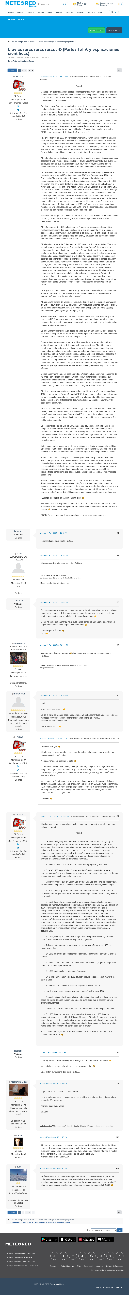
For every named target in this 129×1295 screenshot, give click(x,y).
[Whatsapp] (91, 1255)
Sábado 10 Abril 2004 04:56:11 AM (54, 738)
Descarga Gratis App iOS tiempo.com (19, 1258)
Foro (100, 12)
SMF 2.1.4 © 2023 (41, 1284)
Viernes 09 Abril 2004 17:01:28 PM (54, 555)
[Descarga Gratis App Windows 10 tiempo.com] (105, 1239)
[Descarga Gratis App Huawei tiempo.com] (86, 1239)
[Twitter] (54, 1255)
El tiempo (10, 12)
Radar (50, 12)
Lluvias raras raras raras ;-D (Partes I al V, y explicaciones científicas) (63, 51)
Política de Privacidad (114, 1266)
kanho (19, 1135)
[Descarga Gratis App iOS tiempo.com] (67, 1239)
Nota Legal (88, 1266)
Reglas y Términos (103, 1287)
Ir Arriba (12, 1212)
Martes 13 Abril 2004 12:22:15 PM (53, 1137)
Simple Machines (56, 1284)
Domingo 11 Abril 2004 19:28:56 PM (54, 816)
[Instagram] (73, 1255)
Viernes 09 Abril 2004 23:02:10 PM (54, 695)
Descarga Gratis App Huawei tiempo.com (21, 1262)
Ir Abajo (12, 70)
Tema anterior (14, 61)
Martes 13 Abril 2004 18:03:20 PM (53, 1168)
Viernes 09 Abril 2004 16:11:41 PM (54, 533)
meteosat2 (19, 693)
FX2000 (19, 76)
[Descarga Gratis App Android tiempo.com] (49, 1239)
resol (19, 553)
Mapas (59, 12)
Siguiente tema (27, 61)
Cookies (99, 1266)
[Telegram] (110, 1255)
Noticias (20, 12)
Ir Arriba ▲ (118, 1287)
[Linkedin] (101, 1255)
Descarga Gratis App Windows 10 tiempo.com (22, 1266)
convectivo (19, 643)
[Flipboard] (119, 1255)
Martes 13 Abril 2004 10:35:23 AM (53, 1083)
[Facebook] (63, 1255)
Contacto (53, 1266)
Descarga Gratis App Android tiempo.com (21, 1254)
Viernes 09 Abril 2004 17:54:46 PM (54, 602)
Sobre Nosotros (67, 1266)
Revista (91, 12)
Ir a (88, 1230)
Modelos (80, 12)
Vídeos (31, 12)
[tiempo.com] (21, 4)
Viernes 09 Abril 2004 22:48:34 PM (54, 645)
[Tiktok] (82, 1255)
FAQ (79, 1266)
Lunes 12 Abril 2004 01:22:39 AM (53, 1052)
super (19, 1166)
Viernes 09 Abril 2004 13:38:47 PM (54, 77)
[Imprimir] (119, 70)
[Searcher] (64, 4)
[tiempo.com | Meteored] (18, 1243)
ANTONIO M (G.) (19, 1082)
